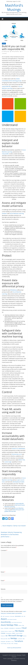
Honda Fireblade (19, 633)
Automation (18, 616)
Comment (4, 550)
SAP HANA (8, 641)
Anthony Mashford (15, 51)
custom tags (7, 462)
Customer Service (4, 631)
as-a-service (7, 616)
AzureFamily (6, 622)
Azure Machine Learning (17, 213)
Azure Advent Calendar (12, 619)
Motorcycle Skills (4, 638)
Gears (13, 633)
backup (20, 625)
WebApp (16, 643)
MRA (9, 638)
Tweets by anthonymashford (14, 647)
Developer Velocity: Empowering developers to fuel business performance (11, 534)
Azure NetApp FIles (9, 625)
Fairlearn (4, 213)
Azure (4, 43)
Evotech (10, 631)
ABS (1, 616)
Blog (23, 625)
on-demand (19, 638)
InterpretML (5, 154)
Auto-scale (12, 616)
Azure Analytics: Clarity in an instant (13, 526)
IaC (6, 636)
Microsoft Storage (15, 635)
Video (12, 643)
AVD (22, 616)
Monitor (25, 635)
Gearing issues (8, 633)
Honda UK (3, 635)
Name (3, 572)
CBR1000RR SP (12, 628)
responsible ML (6, 86)
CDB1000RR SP (18, 628)
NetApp (14, 638)
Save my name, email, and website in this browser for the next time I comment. (12, 600)
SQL (13, 641)
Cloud (24, 628)
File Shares (19, 631)
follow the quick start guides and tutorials (14, 510)
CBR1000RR (6, 628)
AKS (3, 616)
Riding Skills (3, 641)
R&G (24, 638)
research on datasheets (18, 448)
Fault (13, 631)
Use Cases (9, 643)
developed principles (18, 482)
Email (3, 580)
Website (3, 589)
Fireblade (3, 633)
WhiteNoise (13, 290)
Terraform (18, 641)
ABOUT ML (22, 460)
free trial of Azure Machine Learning (15, 505)
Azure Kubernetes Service (16, 622)
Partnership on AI (17, 454)
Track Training (3, 643)
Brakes (2, 628)
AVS (24, 616)
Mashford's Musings (14, 7)
